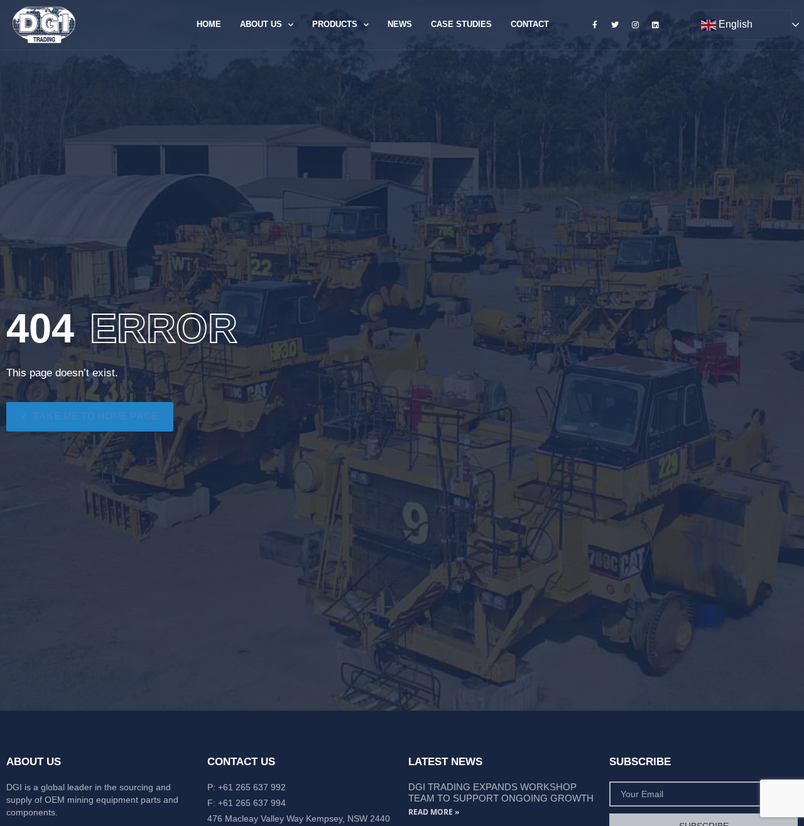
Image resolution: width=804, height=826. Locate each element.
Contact (530, 24)
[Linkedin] (656, 24)
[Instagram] (635, 24)
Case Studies (461, 24)
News (400, 24)
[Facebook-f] (595, 24)
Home (209, 24)
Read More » (433, 812)
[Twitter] (615, 24)
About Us (261, 24)
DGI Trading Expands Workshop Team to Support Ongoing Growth (501, 792)
